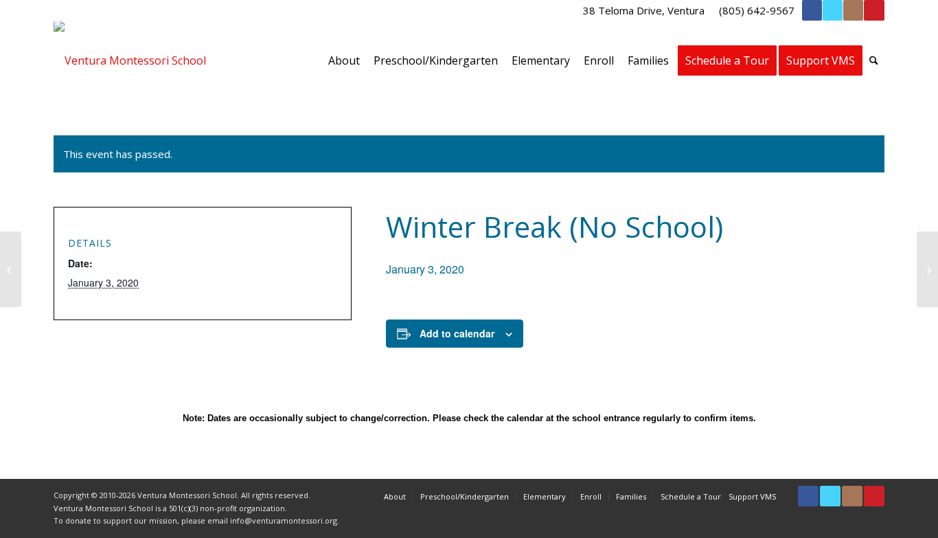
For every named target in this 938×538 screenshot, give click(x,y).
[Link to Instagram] (853, 10)
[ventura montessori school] (130, 60)
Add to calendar (457, 333)
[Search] (873, 60)
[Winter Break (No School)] (10, 269)
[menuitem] (644, 10)
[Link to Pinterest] (874, 10)
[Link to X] (833, 10)
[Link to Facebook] (812, 10)
